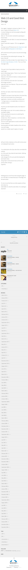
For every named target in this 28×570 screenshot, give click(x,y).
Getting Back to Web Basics (15, 49)
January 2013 (4, 347)
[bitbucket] (24, 232)
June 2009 (4, 382)
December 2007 (5, 426)
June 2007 (4, 442)
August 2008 (4, 404)
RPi (7, 249)
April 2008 (4, 415)
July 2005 (3, 505)
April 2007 (4, 448)
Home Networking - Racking (13, 257)
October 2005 (4, 497)
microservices (4, 539)
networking (9, 256)
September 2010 (5, 363)
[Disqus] (14, 212)
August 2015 (4, 325)
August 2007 (4, 437)
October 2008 (4, 399)
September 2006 (5, 467)
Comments (20, 193)
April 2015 (4, 330)
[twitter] (18, 232)
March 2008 (4, 418)
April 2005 (4, 513)
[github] (22, 232)
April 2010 (4, 371)
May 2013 (4, 344)
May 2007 (4, 445)
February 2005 (5, 519)
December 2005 (5, 491)
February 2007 (5, 453)
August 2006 (4, 470)
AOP (2, 533)
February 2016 (5, 314)
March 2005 (4, 516)
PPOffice (19, 567)
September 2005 (5, 500)
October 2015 (4, 320)
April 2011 (4, 358)
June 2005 (4, 508)
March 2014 (4, 339)
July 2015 (3, 328)
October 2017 (4, 300)
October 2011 (4, 355)
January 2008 (4, 423)
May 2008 (4, 412)
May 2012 (4, 350)
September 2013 (5, 341)
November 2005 (5, 494)
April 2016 (4, 309)
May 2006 (4, 478)
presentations (5, 544)
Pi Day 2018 (9, 250)
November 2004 (5, 527)
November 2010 (5, 361)
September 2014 (5, 333)
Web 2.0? (16, 30)
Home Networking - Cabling (13, 264)
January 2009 (4, 396)
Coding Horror (21, 47)
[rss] (26, 232)
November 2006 (5, 461)
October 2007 (4, 431)
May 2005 (4, 511)
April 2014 (4, 336)
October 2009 (4, 380)
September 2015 (5, 322)
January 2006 (4, 489)
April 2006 (4, 481)
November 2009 (5, 377)
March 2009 (4, 390)
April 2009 (4, 388)
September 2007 (5, 434)
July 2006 (3, 472)
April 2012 (4, 352)
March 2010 (4, 374)
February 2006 (5, 486)
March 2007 (4, 451)
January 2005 (4, 521)
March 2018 (4, 295)
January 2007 (4, 456)
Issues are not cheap (11, 275)
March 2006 (4, 483)
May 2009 (4, 385)
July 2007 (3, 440)
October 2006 (4, 464)
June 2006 (4, 475)
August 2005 (4, 502)
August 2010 (4, 366)
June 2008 (4, 410)
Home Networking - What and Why (14, 270)
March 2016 (4, 311)
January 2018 (4, 298)
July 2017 (3, 303)
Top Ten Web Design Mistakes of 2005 (14, 61)
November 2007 (5, 429)
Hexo (13, 567)
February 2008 (5, 421)
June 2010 (4, 369)
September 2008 (5, 401)
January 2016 (4, 317)
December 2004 (5, 524)
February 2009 (5, 393)
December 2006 (5, 459)
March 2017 (4, 306)
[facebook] (20, 232)
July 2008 (3, 407)
